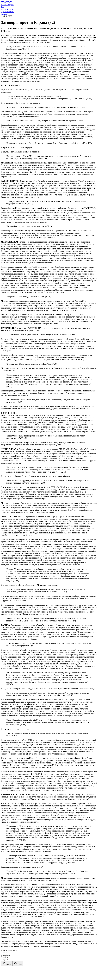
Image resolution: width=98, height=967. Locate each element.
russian (4, 14)
